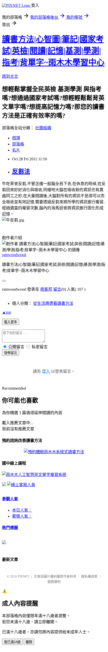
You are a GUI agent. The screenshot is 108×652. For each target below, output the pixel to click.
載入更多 (10, 322)
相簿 (16, 138)
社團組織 (43, 128)
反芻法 (21, 171)
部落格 (18, 144)
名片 (16, 150)
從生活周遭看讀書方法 (53, 303)
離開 (29, 642)
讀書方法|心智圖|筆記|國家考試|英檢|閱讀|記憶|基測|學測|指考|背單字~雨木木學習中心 (53, 51)
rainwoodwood (14, 255)
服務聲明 (54, 582)
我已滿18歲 (12, 642)
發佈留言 (10, 353)
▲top (6, 312)
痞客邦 (46, 289)
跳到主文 (10, 76)
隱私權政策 (89, 576)
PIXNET (23, 576)
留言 (57, 289)
